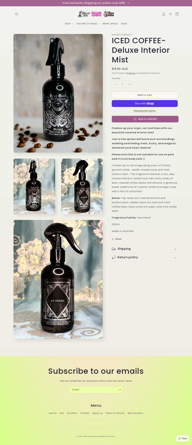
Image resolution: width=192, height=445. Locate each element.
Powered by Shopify (106, 436)
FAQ (62, 413)
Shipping (130, 73)
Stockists (72, 413)
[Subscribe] (119, 389)
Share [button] (118, 238)
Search (53, 413)
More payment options (145, 110)
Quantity (116, 78)
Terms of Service (115, 413)
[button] (17, 14)
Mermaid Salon (91, 436)
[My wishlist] (170, 14)
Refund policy (135, 413)
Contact (85, 413)
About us (98, 413)
